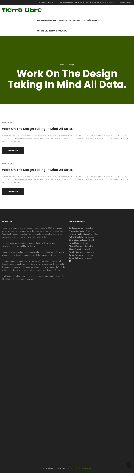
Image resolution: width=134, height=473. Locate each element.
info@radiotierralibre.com (45, 2)
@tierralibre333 (125, 2)
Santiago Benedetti (83, 468)
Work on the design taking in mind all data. (37, 129)
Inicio (62, 65)
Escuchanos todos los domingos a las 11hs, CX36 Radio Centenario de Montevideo (87, 2)
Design (71, 65)
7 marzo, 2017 (8, 123)
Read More (13, 151)
